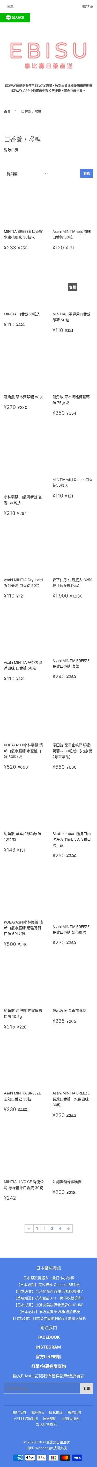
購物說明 (74, 1412)
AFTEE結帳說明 (26, 1418)
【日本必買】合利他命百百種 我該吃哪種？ (49, 1291)
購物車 (87, 6)
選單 (10, 6)
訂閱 (87, 1388)
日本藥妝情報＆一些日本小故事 (48, 1278)
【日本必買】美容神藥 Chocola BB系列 (48, 1284)
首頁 (7, 111)
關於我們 (19, 1412)
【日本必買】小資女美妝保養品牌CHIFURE (48, 1305)
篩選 (87, 173)
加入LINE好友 (46, 1424)
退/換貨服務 (70, 1418)
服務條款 (37, 1412)
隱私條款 (56, 1412)
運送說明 (49, 1418)
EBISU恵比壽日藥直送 (53, 1442)
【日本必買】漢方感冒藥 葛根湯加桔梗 (48, 1311)
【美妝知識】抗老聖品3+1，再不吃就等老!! (48, 1298)
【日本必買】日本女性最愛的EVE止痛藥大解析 (48, 1318)
